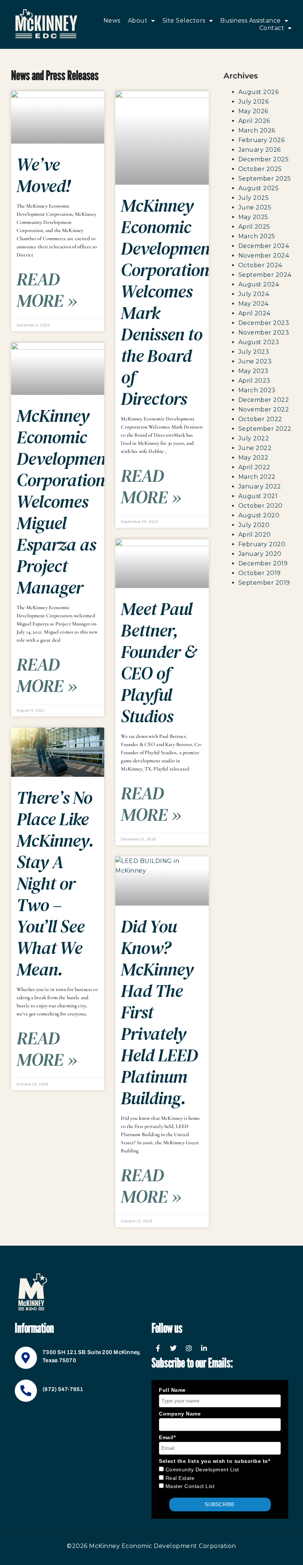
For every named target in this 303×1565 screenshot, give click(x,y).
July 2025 (253, 197)
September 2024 (265, 274)
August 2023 (258, 342)
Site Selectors (184, 20)
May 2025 (253, 217)
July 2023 (253, 351)
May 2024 (253, 303)
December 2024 (263, 245)
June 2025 (255, 207)
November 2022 (263, 409)
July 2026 (253, 101)
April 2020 (254, 534)
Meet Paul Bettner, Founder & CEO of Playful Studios (159, 662)
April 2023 (254, 380)
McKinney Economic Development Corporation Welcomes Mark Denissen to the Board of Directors (168, 302)
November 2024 (263, 255)
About (138, 20)
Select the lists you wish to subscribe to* (214, 1461)
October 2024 (260, 265)
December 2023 (263, 322)
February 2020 (262, 544)
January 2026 (259, 149)
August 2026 (258, 91)
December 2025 (263, 159)
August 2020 (259, 515)
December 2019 (263, 563)
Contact (272, 27)
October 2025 (260, 168)
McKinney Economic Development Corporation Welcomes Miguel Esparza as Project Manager (64, 501)
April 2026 (254, 120)
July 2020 (254, 524)
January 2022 (259, 486)
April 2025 (254, 226)
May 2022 (253, 457)
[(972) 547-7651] (26, 1391)
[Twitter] (173, 1348)
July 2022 (253, 438)
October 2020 (260, 505)
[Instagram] (188, 1348)
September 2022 (265, 428)
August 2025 (258, 188)
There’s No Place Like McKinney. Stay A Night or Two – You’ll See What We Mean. (55, 883)
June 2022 (255, 447)
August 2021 (258, 496)
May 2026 (253, 111)
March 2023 (257, 390)
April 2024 (254, 313)
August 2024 (258, 284)
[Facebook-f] (158, 1348)
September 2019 (264, 582)
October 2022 (260, 419)
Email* (167, 1437)
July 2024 (253, 294)
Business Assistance (250, 20)
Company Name (180, 1413)
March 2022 (257, 476)
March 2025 (256, 236)
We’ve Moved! (43, 175)
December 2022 (263, 399)
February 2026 (261, 140)
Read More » (47, 289)
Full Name (172, 1390)
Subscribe (220, 1504)
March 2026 (256, 130)
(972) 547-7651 (63, 1389)
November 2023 (263, 332)
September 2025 (264, 178)
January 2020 (260, 553)
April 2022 (254, 467)
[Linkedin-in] (204, 1348)
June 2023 (255, 361)
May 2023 (253, 371)
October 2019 (259, 573)
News (111, 20)
